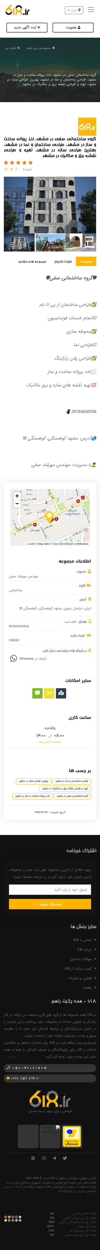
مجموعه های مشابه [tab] (32, 261)
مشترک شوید (50, 904)
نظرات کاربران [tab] (63, 261)
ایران (88, 608)
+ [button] (17, 496)
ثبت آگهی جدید (25, 27)
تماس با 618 (82, 940)
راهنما (87, 988)
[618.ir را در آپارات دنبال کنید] (33, 1158)
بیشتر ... (9, 1056)
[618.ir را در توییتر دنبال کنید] (65, 1158)
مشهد (58, 608)
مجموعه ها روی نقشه (38, 48)
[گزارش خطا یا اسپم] (6, 169)
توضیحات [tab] (86, 261)
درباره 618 (84, 949)
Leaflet (31, 543)
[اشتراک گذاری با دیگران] (11, 169)
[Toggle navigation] (91, 10)
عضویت (72, 27)
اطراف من (10, 48)
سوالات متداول (81, 959)
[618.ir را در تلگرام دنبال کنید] (54, 1158)
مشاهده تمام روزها (50, 742)
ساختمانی (15, 590)
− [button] (17, 503)
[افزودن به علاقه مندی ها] (16, 169)
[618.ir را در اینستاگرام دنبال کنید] (44, 1158)
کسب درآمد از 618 (78, 968)
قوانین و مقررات (80, 978)
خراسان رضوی (73, 608)
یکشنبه (50, 727)
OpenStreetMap (63, 543)
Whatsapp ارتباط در (32, 658)
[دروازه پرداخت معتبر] (72, 1136)
